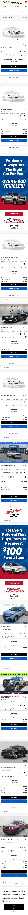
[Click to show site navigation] (26, 7)
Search (22, 11)
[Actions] (25, 45)
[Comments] (26, 337)
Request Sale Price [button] (14, 70)
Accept (14, 905)
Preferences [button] (8, 901)
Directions (12, 6)
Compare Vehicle (7, 81)
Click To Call (14, 67)
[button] (4, 7)
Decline (14, 908)
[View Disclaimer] (25, 55)
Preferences (14, 911)
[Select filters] (23, 17)
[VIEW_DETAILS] (14, 32)
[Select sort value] (26, 17)
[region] (14, 131)
